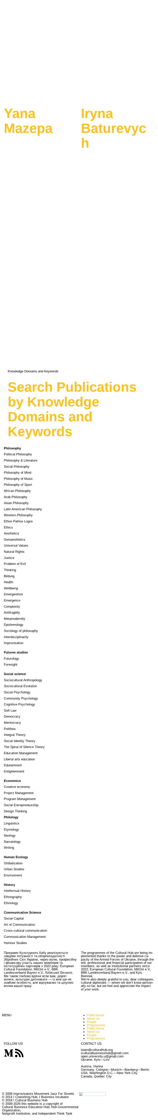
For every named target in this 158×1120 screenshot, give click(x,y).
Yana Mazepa (28, 121)
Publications (95, 1015)
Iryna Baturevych (113, 128)
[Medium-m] (8, 1053)
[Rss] (19, 1053)
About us (93, 1018)
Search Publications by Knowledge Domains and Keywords (72, 409)
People (92, 1022)
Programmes (96, 1025)
